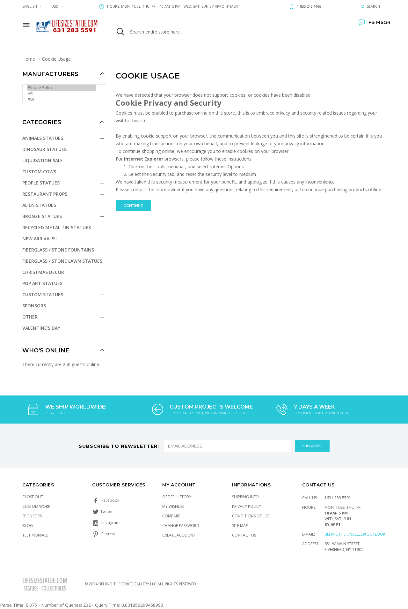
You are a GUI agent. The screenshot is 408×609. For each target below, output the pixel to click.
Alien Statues (39, 205)
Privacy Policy (246, 506)
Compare (171, 516)
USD (54, 6)
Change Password (180, 525)
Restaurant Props (44, 194)
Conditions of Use (250, 516)
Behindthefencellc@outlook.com (359, 534)
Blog (27, 525)
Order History (176, 497)
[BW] (61, 100)
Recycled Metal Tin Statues (56, 227)
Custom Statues (42, 294)
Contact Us (244, 535)
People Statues (41, 183)
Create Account (178, 535)
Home (28, 59)
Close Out (32, 497)
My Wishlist (173, 506)
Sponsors (34, 306)
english (29, 6)
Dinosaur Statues (44, 149)
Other (30, 317)
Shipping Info (245, 497)
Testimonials (35, 535)
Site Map (240, 525)
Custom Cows (39, 172)
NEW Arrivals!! (39, 239)
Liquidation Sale (42, 160)
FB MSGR (379, 22)
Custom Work (36, 506)
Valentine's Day (41, 328)
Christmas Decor (43, 272)
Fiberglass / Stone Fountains (58, 250)
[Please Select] (61, 88)
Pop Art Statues (42, 283)
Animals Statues (42, 138)
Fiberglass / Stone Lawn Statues (62, 261)
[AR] (61, 94)
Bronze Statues (42, 216)
